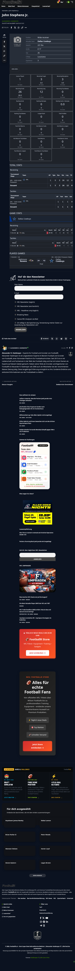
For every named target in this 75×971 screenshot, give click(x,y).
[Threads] (44, 925)
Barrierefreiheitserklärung (35, 898)
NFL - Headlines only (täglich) (27, 310)
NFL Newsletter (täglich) (26, 302)
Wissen (28, 599)
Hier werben (22, 898)
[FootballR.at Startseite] (27, 445)
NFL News (22, 403)
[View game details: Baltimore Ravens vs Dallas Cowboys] (41, 261)
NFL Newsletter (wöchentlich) (28, 306)
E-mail (16, 293)
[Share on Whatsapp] (18, 27)
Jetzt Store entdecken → (37, 746)
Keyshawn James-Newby (14, 820)
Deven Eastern (10, 863)
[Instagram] (72, 348)
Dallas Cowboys (44, 41)
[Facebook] (69, 348)
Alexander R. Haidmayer (10, 21)
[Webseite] (67, 348)
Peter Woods (45, 835)
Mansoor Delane (11, 849)
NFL (55, 898)
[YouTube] (47, 918)
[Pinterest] (44, 922)
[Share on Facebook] (11, 27)
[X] (43, 918)
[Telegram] (40, 925)
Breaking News (22, 315)
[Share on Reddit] (61, 339)
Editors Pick (23, 614)
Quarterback (61, 898)
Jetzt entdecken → (37, 653)
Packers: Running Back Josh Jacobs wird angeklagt (35, 541)
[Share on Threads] (66, 339)
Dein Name (18, 284)
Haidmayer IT (35, 957)
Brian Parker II (10, 835)
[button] (58, 2)
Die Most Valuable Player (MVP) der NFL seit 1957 (34, 603)
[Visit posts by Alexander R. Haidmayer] (4, 348)
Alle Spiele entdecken (34, 485)
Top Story (29, 417)
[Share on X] (15, 27)
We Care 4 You (45, 957)
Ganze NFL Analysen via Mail (27, 319)
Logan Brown (46, 863)
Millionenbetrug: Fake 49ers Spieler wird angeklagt (35, 415)
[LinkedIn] (47, 922)
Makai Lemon (46, 820)
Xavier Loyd (45, 849)
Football (67, 769)
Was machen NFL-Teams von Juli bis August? (33, 597)
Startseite (5, 10)
